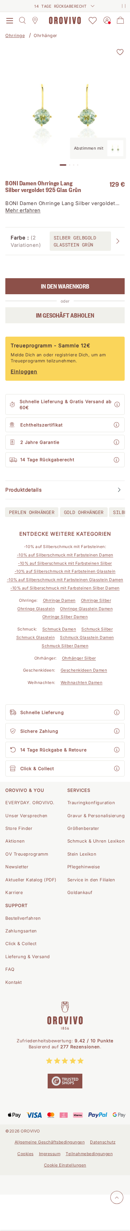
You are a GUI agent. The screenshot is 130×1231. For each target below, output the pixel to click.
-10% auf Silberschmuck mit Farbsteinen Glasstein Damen (65, 579)
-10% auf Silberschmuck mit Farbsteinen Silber (65, 563)
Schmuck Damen (59, 629)
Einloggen (24, 371)
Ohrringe (15, 35)
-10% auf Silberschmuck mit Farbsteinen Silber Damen (65, 587)
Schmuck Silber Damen (65, 645)
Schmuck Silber (97, 629)
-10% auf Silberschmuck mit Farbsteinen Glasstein (65, 571)
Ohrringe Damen (59, 600)
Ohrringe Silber (96, 600)
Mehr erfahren (23, 210)
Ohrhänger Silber (79, 658)
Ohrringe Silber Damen (65, 616)
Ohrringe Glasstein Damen (86, 608)
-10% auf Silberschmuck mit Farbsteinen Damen (65, 554)
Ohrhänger (45, 35)
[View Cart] (120, 20)
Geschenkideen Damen (84, 670)
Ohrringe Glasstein (36, 608)
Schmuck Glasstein (35, 637)
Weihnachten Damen (82, 682)
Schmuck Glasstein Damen (87, 637)
